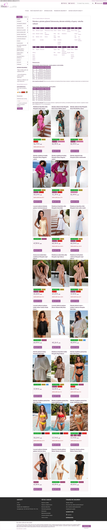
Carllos (41, 33)
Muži (26, 17)
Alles (34, 30)
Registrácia (72, 3)
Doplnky (19, 62)
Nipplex (37, 49)
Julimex (72, 30)
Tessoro (68, 49)
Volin (72, 58)
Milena (34, 52)
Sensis (63, 55)
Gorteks (59, 42)
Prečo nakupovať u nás (36, 10)
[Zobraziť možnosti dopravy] (22, 92)
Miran (34, 55)
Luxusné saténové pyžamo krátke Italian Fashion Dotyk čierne (40, 307)
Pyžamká (19, 21)
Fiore (55, 39)
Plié (54, 52)
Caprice (41, 30)
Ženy (19, 17)
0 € (105, 3)
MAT (33, 49)
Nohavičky (19, 25)
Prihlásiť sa (65, 3)
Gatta (59, 36)
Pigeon (55, 49)
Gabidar (59, 30)
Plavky (18, 19)
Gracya (59, 43)
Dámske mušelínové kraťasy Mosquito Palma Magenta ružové (59, 157)
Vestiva (72, 55)
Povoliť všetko (86, 526)
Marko (34, 58)
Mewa (34, 59)
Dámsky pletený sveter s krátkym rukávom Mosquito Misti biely (77, 307)
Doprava (101, 0)
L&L (79, 36)
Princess (55, 55)
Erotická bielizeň (21, 32)
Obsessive (42, 49)
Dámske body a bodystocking (20, 49)
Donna (46, 36)
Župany (18, 41)
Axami (34, 39)
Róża (59, 49)
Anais (34, 33)
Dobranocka (47, 30)
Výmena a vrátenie (95, 0)
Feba (55, 33)
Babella (37, 36)
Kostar (76, 33)
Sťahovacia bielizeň (22, 36)
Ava (33, 36)
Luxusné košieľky (21, 38)
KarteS (76, 39)
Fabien (55, 30)
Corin (41, 36)
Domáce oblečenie (21, 34)
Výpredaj (19, 64)
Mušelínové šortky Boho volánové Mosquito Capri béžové (76, 256)
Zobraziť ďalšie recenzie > (22, 84)
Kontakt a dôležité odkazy (75, 10)
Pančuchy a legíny (21, 30)
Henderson (64, 33)
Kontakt (105, 0)
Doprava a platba (48, 10)
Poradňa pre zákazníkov (60, 10)
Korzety (19, 60)
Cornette (42, 39)
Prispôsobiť (86, 528)
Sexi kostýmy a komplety (20, 57)
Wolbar (76, 49)
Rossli (59, 52)
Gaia (59, 33)
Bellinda (38, 30)
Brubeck (37, 33)
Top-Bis (68, 52)
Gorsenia (59, 39)
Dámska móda (20, 28)
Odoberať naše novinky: (22, 98)
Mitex (34, 56)
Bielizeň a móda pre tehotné (21, 46)
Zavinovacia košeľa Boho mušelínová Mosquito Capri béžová (40, 256)
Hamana (63, 30)
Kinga (76, 30)
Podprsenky (20, 43)
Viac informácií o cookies (21, 528)
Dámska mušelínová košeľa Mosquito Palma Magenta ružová (40, 157)
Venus (72, 49)
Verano (72, 52)
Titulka (27, 10)
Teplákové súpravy (21, 23)
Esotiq (51, 30)
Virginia (72, 56)
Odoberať (20, 108)
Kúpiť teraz (38, 151)
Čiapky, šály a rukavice (20, 53)
